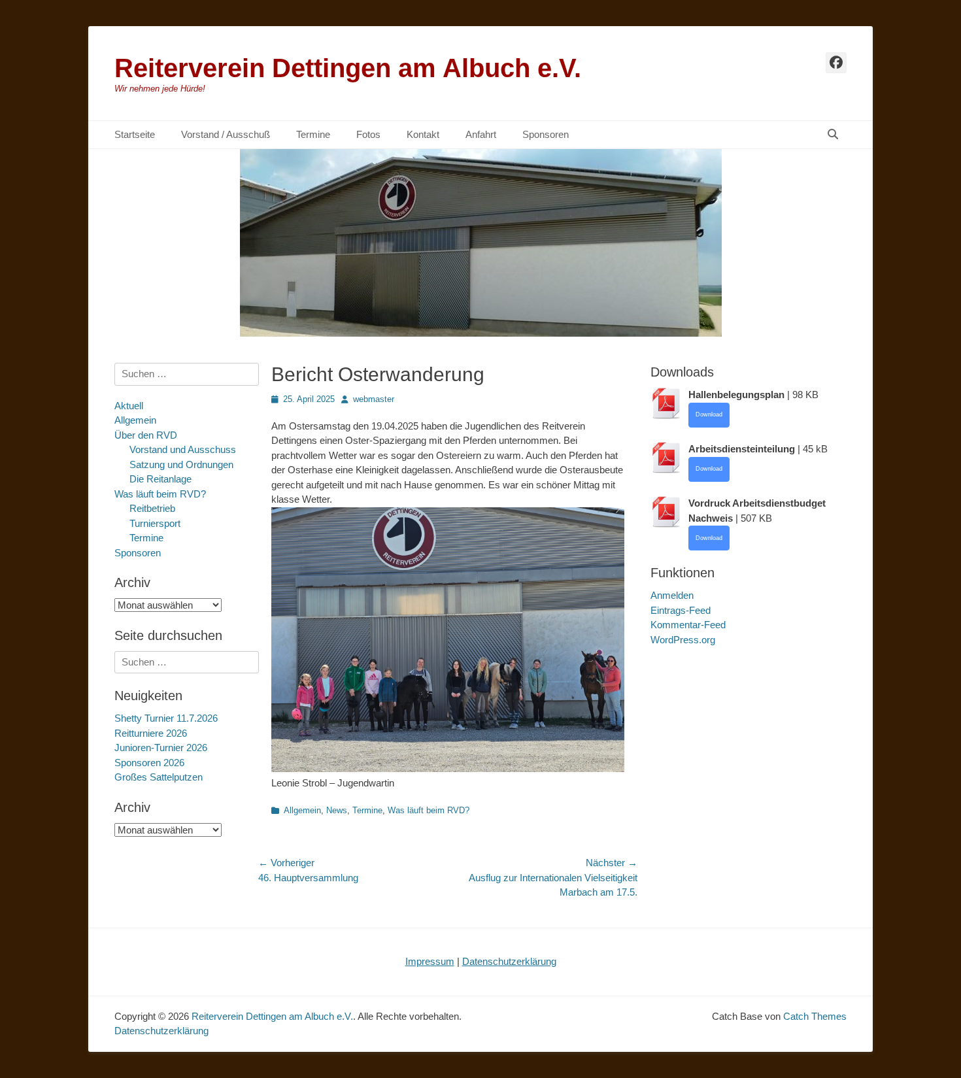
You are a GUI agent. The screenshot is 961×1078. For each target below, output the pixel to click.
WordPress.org (682, 639)
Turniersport (154, 523)
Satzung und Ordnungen (181, 464)
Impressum (429, 961)
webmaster (373, 399)
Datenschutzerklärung (509, 961)
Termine (313, 134)
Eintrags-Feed (680, 610)
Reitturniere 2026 (150, 733)
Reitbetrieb (152, 508)
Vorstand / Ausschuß (225, 134)
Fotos (368, 134)
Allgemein (302, 810)
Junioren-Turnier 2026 (160, 747)
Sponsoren (545, 134)
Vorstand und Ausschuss (182, 449)
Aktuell (128, 405)
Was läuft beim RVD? (428, 810)
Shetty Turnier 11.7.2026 (166, 718)
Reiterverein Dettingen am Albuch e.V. (347, 68)
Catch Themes (815, 1016)
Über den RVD (145, 435)
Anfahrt (480, 134)
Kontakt (423, 134)
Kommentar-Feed (688, 624)
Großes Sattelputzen (158, 777)
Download (709, 414)
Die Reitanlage (160, 478)
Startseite (134, 134)
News (336, 810)
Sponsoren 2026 (149, 762)
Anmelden (672, 595)
